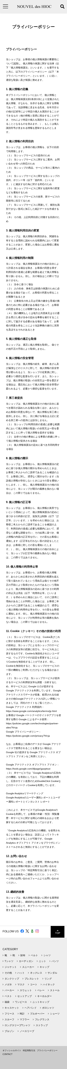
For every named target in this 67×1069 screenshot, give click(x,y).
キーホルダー (44, 996)
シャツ (47, 955)
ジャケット (11, 967)
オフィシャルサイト (12, 1050)
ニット (42, 961)
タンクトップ (12, 978)
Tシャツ (9, 961)
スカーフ (9, 1019)
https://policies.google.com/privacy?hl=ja (28, 735)
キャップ (44, 967)
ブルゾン (9, 1031)
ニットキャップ (40, 1002)
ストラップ (42, 1025)
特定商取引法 (29, 1050)
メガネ (8, 984)
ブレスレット (32, 978)
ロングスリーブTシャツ (17, 1025)
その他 (8, 972)
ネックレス (36, 972)
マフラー (24, 1019)
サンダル (52, 972)
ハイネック (49, 984)
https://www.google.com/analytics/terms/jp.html (31, 711)
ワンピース (21, 1002)
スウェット (26, 990)
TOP (57, 933)
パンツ (55, 961)
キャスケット (12, 1007)
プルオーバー (37, 1013)
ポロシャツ (48, 1007)
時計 (22, 1013)
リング (48, 978)
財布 (22, 955)
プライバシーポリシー (47, 1050)
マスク (21, 984)
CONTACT (7, 1054)
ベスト (8, 996)
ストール (55, 990)
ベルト (34, 955)
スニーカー (28, 967)
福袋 (7, 1002)
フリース (9, 1013)
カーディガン (26, 961)
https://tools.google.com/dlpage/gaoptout (28, 768)
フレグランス (42, 1019)
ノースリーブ (27, 1031)
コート (33, 984)
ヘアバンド (31, 1007)
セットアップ (24, 996)
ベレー (40, 990)
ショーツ (55, 1013)
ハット (21, 972)
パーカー (9, 990)
